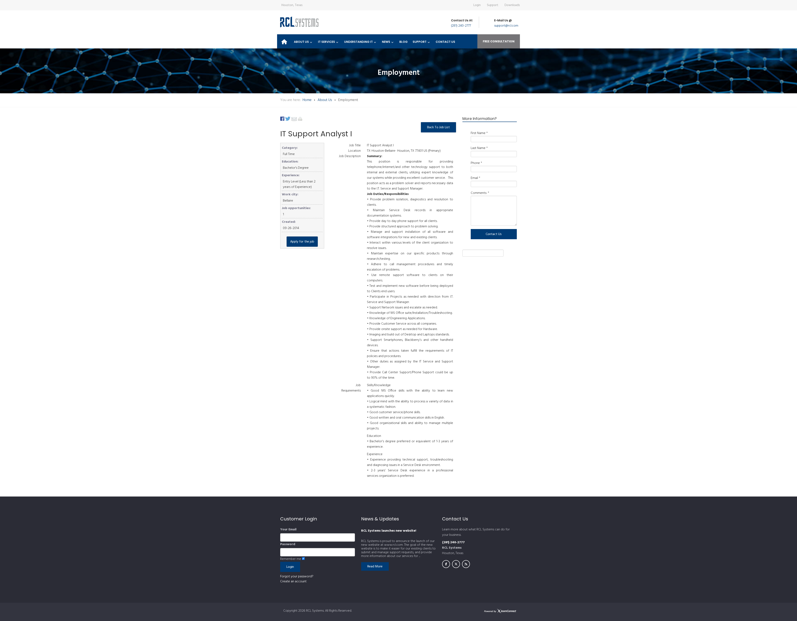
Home (307, 100)
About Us (325, 100)
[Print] (300, 118)
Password (287, 544)
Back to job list (438, 127)
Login (477, 5)
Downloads (512, 5)
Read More (375, 566)
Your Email (288, 529)
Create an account (293, 581)
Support (492, 5)
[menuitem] (284, 40)
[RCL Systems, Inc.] (299, 22)
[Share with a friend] (294, 118)
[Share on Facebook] (282, 118)
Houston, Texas (292, 5)
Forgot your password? (296, 576)
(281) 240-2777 (461, 25)
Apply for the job (302, 241)
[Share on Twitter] (288, 118)
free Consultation (499, 41)
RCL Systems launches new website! (388, 531)
